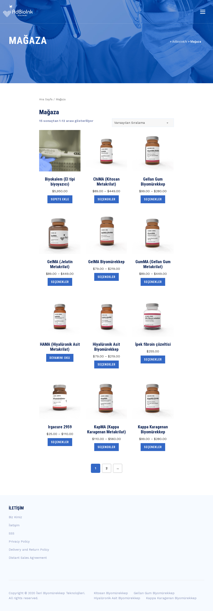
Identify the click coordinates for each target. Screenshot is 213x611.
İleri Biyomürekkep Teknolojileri (60, 593)
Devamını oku (60, 357)
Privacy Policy (19, 541)
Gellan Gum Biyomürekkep (154, 593)
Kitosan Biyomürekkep (111, 593)
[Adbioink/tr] (18, 11)
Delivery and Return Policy (29, 550)
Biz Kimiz (15, 517)
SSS (11, 533)
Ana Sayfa (45, 99)
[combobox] (143, 122)
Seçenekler (106, 199)
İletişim (14, 525)
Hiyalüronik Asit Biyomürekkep (117, 598)
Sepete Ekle (60, 199)
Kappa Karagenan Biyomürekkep (171, 598)
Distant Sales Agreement (28, 558)
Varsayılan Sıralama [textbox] (129, 123)
